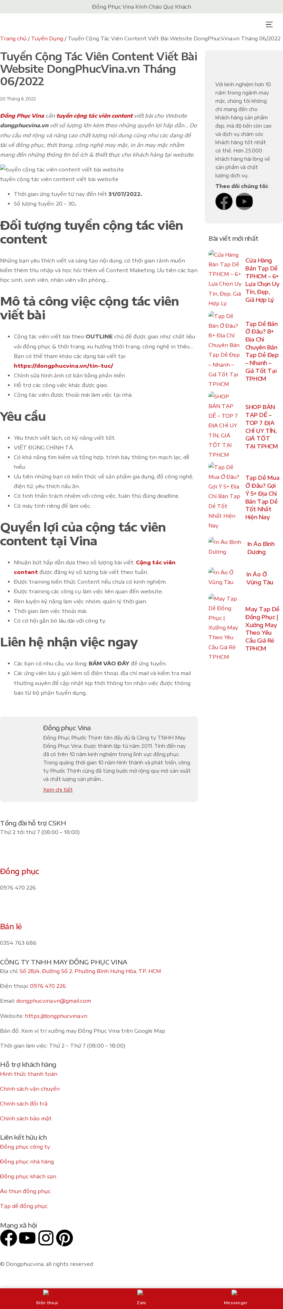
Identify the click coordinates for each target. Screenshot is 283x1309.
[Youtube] (244, 201)
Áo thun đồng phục (25, 1191)
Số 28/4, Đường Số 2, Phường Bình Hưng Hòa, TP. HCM (90, 971)
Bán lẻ (11, 926)
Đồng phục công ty (25, 1146)
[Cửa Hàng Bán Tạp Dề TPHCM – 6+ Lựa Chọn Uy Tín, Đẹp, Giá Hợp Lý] (225, 280)
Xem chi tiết (58, 790)
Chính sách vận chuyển (30, 1088)
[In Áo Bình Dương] (226, 548)
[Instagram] (46, 1238)
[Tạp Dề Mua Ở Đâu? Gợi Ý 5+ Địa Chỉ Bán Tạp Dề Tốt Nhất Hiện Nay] (225, 497)
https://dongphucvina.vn (56, 1016)
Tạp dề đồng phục (24, 1206)
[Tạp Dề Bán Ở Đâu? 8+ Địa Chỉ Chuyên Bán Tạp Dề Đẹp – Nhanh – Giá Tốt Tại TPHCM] (225, 351)
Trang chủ (13, 38)
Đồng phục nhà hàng (27, 1161)
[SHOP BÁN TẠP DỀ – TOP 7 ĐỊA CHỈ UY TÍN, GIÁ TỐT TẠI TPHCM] (225, 426)
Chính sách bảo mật (26, 1118)
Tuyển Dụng (47, 38)
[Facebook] (224, 201)
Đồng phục (19, 871)
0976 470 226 (48, 986)
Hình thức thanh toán (28, 1074)
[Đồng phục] (8, 855)
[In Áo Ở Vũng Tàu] (225, 578)
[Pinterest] (64, 1238)
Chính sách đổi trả (24, 1103)
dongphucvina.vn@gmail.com (53, 1001)
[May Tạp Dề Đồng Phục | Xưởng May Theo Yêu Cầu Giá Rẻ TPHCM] (225, 629)
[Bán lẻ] (8, 910)
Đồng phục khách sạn (28, 1176)
